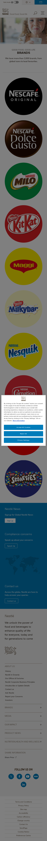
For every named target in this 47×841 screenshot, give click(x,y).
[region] (23, 420)
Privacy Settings (23, 440)
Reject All (23, 434)
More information (19, 420)
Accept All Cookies (23, 427)
